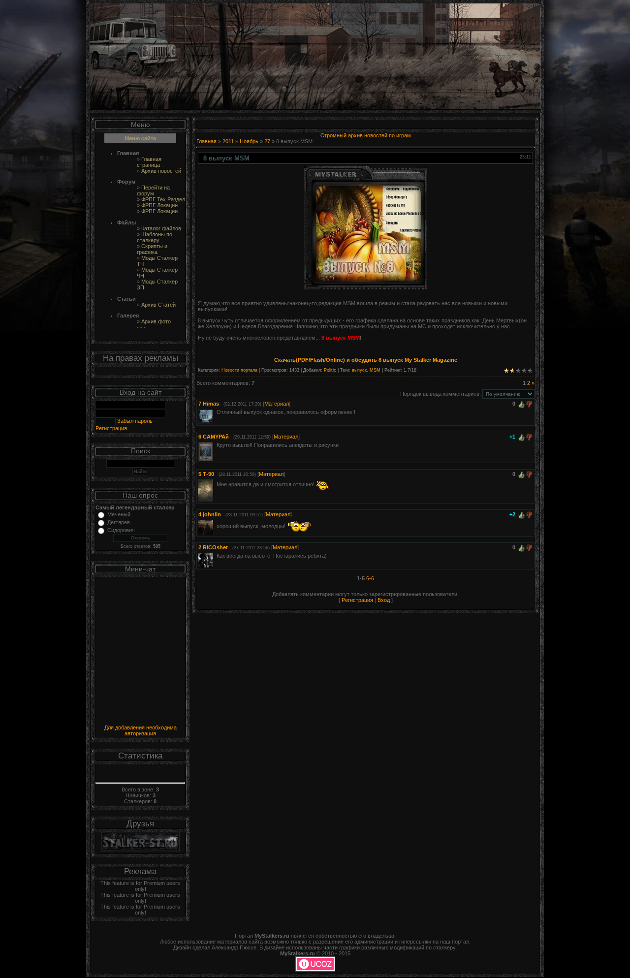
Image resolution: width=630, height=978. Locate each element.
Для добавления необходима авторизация (140, 730)
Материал (276, 404)
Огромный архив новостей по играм (365, 135)
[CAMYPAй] (216, 445)
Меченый (118, 514)
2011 (228, 141)
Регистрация (111, 428)
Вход (384, 600)
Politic (330, 370)
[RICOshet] (216, 556)
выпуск (359, 370)
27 (267, 141)
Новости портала (239, 370)
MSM (375, 370)
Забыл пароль (134, 421)
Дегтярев (118, 522)
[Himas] (216, 412)
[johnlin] (216, 526)
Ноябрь (249, 141)
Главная (206, 141)
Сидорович (121, 530)
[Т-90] (216, 484)
